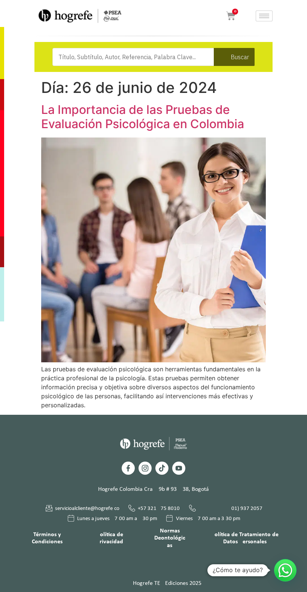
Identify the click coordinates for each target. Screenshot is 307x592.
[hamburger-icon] (264, 15)
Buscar (240, 57)
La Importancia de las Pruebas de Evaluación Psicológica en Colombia (142, 116)
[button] (285, 570)
